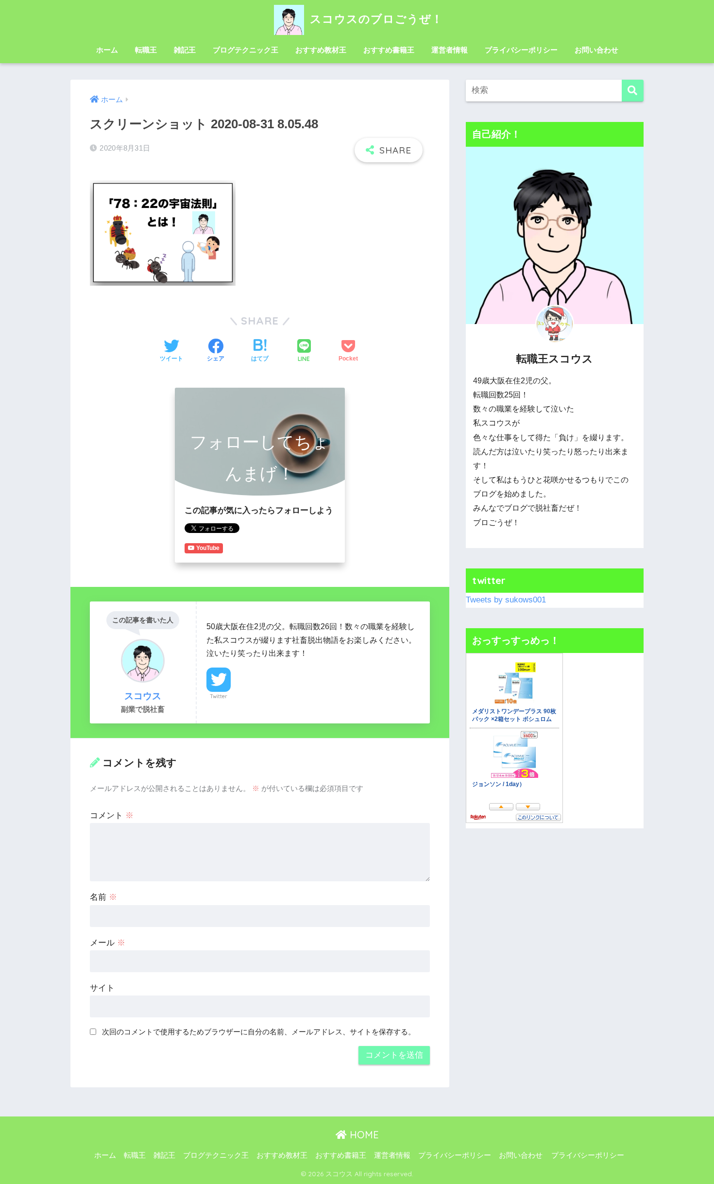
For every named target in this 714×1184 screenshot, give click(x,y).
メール (107, 942)
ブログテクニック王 (245, 50)
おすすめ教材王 (320, 50)
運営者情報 (449, 50)
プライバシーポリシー (521, 50)
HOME (363, 1135)
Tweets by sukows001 (506, 599)
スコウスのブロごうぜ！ (374, 19)
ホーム (107, 50)
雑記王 (185, 50)
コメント (112, 815)
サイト (102, 988)
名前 (103, 897)
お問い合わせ (596, 50)
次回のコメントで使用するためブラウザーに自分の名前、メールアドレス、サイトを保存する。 (258, 1032)
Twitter (218, 696)
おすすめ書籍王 (388, 50)
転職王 (146, 50)
